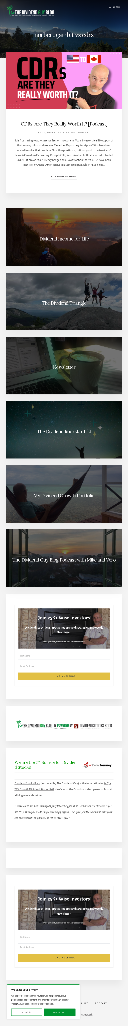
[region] (43, 1001)
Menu (117, 7)
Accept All (59, 1012)
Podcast (84, 132)
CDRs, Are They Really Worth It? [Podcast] (64, 124)
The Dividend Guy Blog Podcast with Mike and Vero (64, 560)
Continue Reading (64, 177)
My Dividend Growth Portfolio (64, 496)
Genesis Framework (82, 1014)
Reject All (26, 1012)
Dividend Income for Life (64, 239)
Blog (41, 132)
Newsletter (64, 367)
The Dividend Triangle (64, 303)
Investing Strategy (61, 132)
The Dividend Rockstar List (64, 432)
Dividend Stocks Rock (27, 783)
